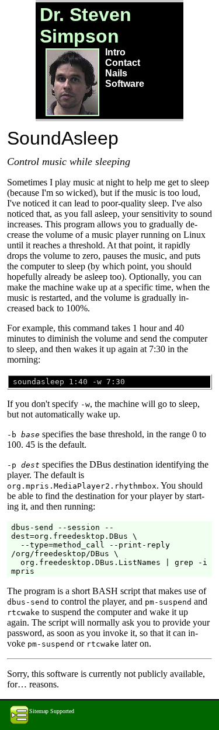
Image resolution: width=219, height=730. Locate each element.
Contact (122, 63)
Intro (115, 52)
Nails (116, 73)
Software (124, 84)
